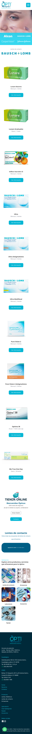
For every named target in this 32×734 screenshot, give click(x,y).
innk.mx (28, 731)
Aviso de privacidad (7, 731)
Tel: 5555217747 (6, 677)
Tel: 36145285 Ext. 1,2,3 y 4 (9, 664)
